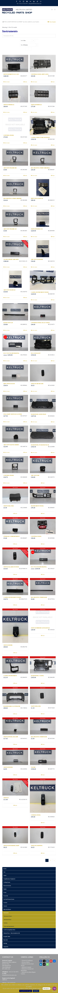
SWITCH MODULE (8, 104)
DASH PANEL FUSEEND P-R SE (40, 445)
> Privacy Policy (25, 962)
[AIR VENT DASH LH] (15, 279)
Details (26, 81)
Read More (36, 990)
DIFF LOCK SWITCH (37, 198)
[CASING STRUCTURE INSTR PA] (43, 125)
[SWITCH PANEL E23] (43, 218)
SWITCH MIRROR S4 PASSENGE (40, 628)
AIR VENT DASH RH (37, 259)
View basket (52, 22)
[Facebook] (40, 961)
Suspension (5, 946)
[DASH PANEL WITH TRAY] (43, 403)
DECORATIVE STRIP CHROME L (40, 168)
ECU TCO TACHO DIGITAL (11, 353)
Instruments (6, 912)
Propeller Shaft (6, 936)
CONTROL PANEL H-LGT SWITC (40, 322)
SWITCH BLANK (36, 706)
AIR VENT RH (35, 475)
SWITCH (5, 797)
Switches (5, 923)
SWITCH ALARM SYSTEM (11, 567)
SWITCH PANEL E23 (37, 229)
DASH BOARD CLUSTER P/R (11, 706)
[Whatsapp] (47, 964)
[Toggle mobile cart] (52, 9)
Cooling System (6, 882)
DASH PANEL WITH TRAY (38, 414)
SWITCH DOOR (7, 645)
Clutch (4, 875)
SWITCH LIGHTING (36, 845)
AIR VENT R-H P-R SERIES (11, 444)
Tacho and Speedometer (9, 926)
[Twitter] (44, 961)
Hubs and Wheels (7, 909)
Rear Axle (5, 939)
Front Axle (5, 895)
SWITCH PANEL (8, 767)
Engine (4, 889)
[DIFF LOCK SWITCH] (43, 187)
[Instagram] (47, 961)
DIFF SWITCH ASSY (9, 383)
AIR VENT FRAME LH (9, 229)
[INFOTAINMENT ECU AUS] (15, 63)
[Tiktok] (44, 964)
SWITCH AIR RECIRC (37, 383)
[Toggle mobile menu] (55, 9)
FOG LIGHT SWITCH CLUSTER (12, 414)
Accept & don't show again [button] (25, 990)
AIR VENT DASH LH (9, 290)
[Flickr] (54, 961)
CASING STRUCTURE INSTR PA (40, 137)
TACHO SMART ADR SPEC (11, 259)
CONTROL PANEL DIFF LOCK (39, 74)
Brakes (4, 868)
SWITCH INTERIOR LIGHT (11, 845)
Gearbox (5, 902)
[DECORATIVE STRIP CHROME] (15, 187)
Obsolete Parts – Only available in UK (11, 933)
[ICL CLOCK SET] (43, 342)
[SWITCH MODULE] (15, 94)
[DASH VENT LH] (15, 311)
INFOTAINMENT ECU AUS (11, 74)
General (5, 906)
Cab (4, 872)
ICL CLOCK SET (35, 353)
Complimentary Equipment (9, 878)
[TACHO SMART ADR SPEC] (15, 248)
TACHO (33, 767)
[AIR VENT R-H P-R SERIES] (15, 434)
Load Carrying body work (9, 929)
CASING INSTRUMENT (10, 675)
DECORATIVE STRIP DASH (39, 597)
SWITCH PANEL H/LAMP (10, 736)
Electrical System (7, 885)
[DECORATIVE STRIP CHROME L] (43, 157)
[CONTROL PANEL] (15, 124)
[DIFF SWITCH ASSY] (15, 372)
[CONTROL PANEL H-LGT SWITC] (43, 311)
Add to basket (7, 81)
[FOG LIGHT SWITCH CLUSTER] (15, 403)
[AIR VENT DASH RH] (43, 248)
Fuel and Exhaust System (8, 899)
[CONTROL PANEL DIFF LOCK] (43, 63)
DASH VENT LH (8, 322)
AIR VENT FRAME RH (9, 168)
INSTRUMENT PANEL (37, 506)
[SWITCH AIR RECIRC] (43, 372)
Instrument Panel (7, 919)
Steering (5, 943)
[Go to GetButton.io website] (54, 991)
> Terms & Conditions (27, 960)
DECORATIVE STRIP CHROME (12, 198)
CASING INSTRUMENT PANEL (40, 292)
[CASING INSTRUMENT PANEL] (43, 280)
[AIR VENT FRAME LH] (15, 218)
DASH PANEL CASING (37, 675)
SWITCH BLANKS (8, 506)
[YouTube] (51, 961)
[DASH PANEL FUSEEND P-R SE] (43, 434)
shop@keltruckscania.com (35, 3)
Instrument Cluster (8, 916)
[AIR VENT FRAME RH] (15, 157)
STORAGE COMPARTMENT (11, 536)
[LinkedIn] (40, 964)
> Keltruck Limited (26, 967)
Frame (4, 892)
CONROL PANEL (36, 815)
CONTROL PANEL (8, 135)
